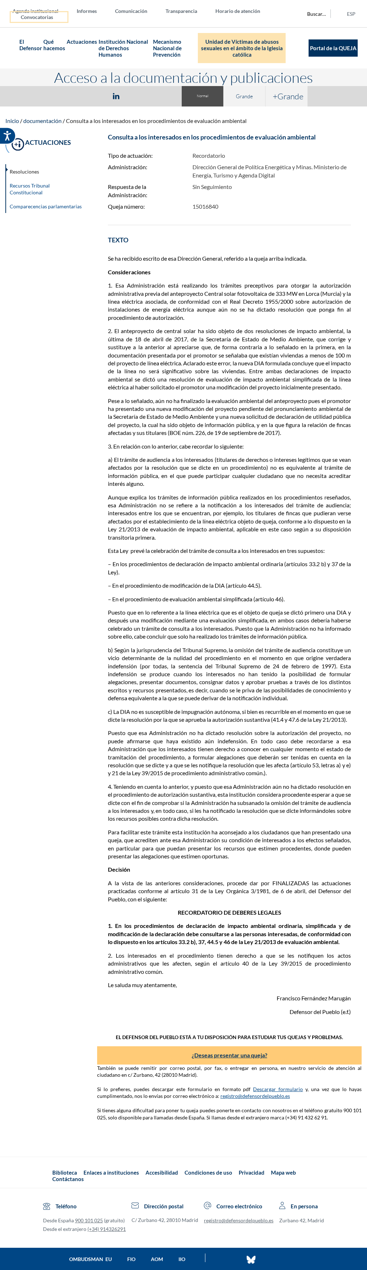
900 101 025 (89, 1220)
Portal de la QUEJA (333, 48)
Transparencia (181, 11)
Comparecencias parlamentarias (46, 206)
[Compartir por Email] (137, 95)
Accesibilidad (162, 1172)
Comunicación (131, 11)
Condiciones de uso (208, 1172)
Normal (202, 96)
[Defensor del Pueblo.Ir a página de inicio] (46, 1175)
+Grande (288, 96)
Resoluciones (24, 172)
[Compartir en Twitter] (95, 95)
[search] (312, 14)
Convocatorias (37, 17)
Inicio (12, 120)
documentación (42, 120)
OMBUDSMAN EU (90, 1259)
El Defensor (30, 44)
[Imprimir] (159, 95)
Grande (244, 96)
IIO (181, 1259)
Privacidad (251, 1172)
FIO (131, 1259)
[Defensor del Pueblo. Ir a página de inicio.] (12, 48)
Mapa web (283, 1172)
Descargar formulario (278, 1089)
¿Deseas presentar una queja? (229, 1055)
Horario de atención (237, 11)
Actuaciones (82, 41)
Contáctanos (68, 1179)
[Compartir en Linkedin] (116, 95)
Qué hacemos (54, 44)
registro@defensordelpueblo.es (255, 1096)
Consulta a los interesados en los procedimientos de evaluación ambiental (156, 120)
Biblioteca (64, 1172)
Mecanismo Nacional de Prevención (167, 48)
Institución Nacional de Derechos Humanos (123, 48)
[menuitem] (41, 10)
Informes (87, 11)
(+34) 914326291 (106, 1229)
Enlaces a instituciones (111, 1172)
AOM (157, 1259)
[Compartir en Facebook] (74, 95)
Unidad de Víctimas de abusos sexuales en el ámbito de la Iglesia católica (242, 48)
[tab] (74, 96)
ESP (351, 14)
